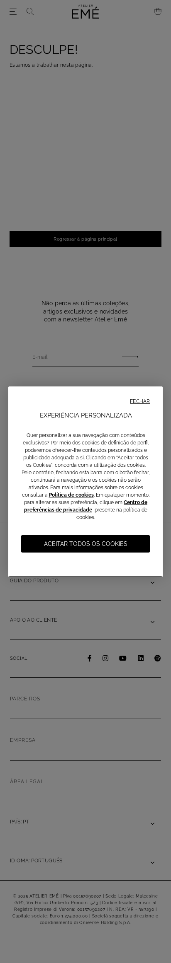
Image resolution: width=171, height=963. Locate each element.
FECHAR (140, 401)
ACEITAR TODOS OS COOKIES (85, 544)
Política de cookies (71, 495)
